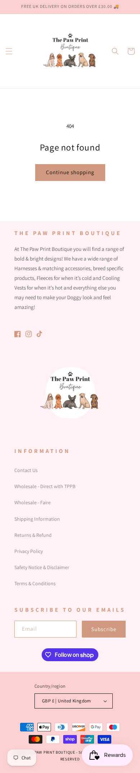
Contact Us (26, 470)
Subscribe (103, 629)
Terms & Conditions (35, 583)
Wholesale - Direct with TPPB (44, 486)
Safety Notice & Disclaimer (41, 567)
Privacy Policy (28, 551)
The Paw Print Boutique (50, 752)
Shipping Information (37, 519)
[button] (9, 51)
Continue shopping (70, 172)
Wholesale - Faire (32, 502)
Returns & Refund (33, 535)
